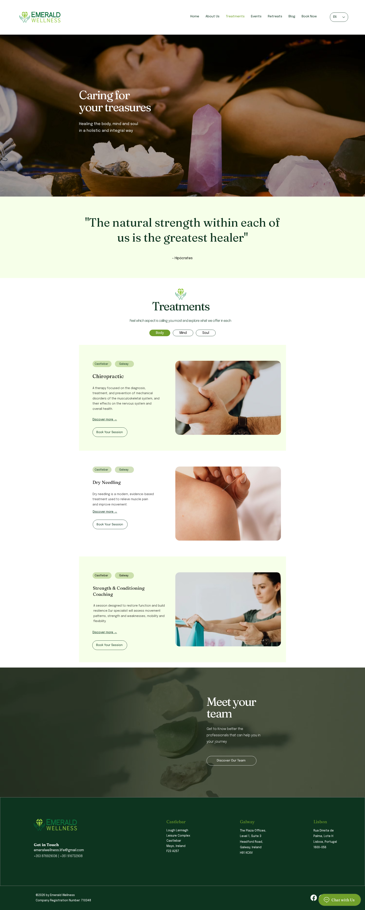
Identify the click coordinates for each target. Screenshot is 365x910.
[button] (131, 419)
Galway (247, 821)
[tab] (159, 333)
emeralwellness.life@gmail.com (59, 850)
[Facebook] (314, 898)
